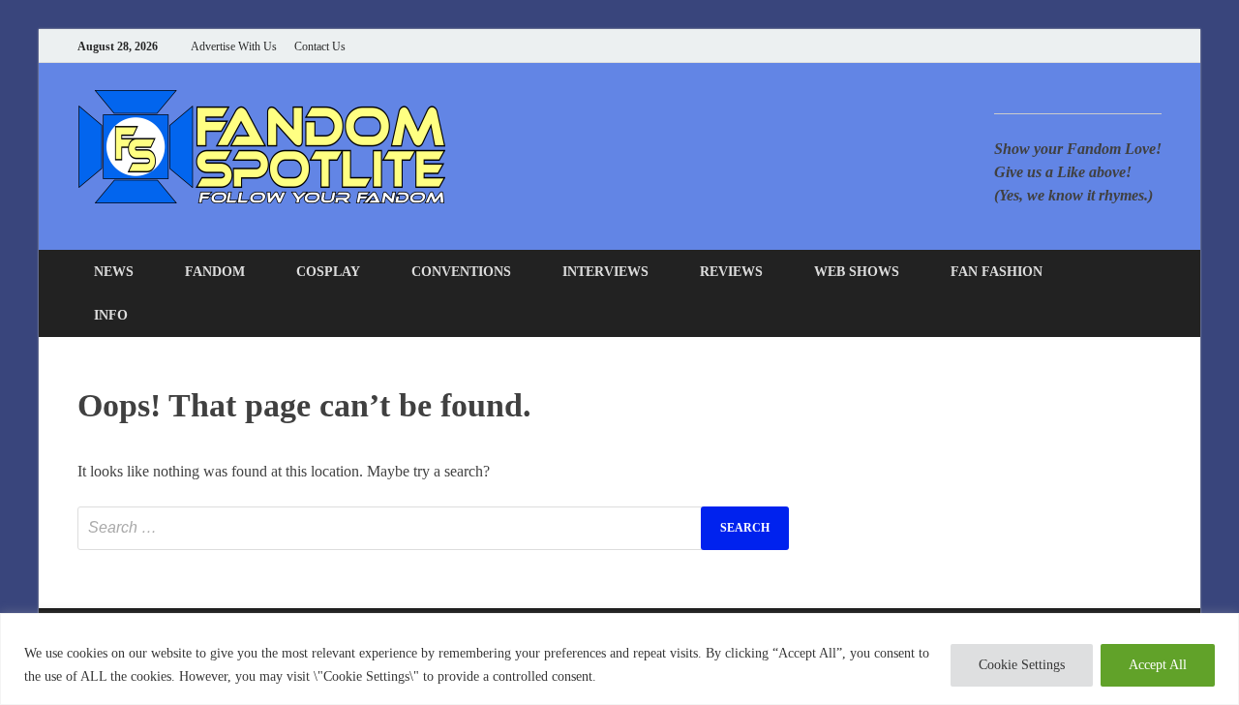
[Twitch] (1132, 46)
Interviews (605, 271)
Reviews (731, 271)
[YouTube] (1035, 46)
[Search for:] (433, 528)
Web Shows (856, 271)
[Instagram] (1108, 46)
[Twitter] (1083, 46)
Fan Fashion (997, 271)
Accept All (1158, 665)
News (114, 271)
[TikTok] (1156, 46)
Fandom (215, 271)
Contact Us (320, 46)
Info (111, 315)
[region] (619, 659)
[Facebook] (1059, 46)
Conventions (461, 271)
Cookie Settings (1022, 665)
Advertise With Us (234, 46)
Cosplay (328, 271)
